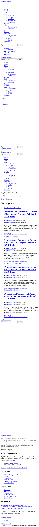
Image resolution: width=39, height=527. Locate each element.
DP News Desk (10, 220)
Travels (10, 40)
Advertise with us (9, 49)
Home (6, 9)
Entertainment (12, 35)
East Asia (10, 17)
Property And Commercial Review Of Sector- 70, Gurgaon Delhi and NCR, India (20, 242)
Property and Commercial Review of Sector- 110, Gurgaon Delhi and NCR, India (20, 296)
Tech (5, 25)
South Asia (11, 15)
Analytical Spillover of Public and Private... (13, 505)
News (6, 10)
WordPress (11, 28)
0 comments (7, 233)
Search (20, 45)
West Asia (11, 19)
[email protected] (13, 463)
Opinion (6, 24)
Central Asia (11, 22)
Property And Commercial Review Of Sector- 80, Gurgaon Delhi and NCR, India (20, 269)
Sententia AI (4, 104)
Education (7, 41)
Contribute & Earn (9, 51)
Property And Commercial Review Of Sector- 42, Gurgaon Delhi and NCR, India (20, 214)
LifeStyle (7, 33)
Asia (5, 14)
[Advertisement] (19, 125)
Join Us (6, 48)
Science (6, 30)
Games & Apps (12, 27)
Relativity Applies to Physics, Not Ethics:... (13, 508)
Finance (6, 32)
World (6, 12)
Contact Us (7, 54)
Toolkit (3, 98)
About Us (7, 53)
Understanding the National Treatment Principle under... (17, 506)
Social (10, 38)
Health (10, 37)
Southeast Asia (12, 20)
